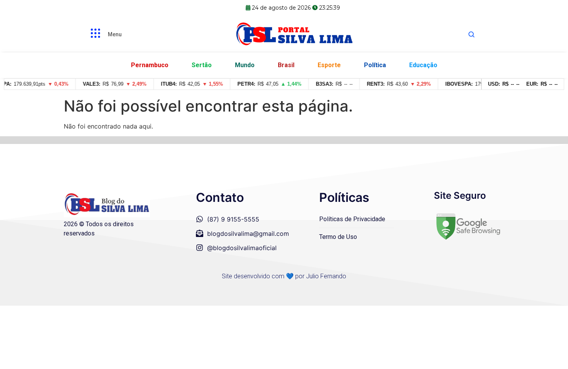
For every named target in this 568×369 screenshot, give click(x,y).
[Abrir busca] (471, 34)
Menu (115, 34)
